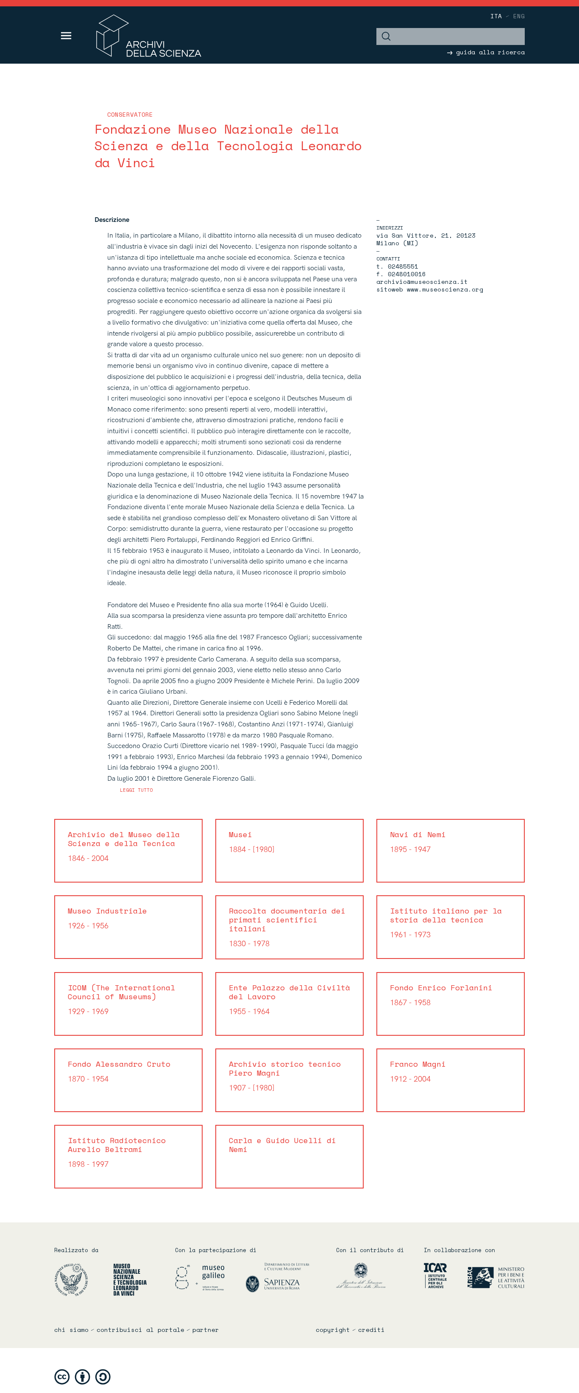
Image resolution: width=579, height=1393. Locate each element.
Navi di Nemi (418, 841)
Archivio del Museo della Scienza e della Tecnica (124, 846)
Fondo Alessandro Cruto (119, 1071)
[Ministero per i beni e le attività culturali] (486, 1275)
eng (519, 15)
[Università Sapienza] (277, 1277)
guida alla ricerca (488, 52)
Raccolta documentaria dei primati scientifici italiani (287, 926)
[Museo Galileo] (209, 1277)
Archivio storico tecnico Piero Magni (285, 1075)
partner (205, 1329)
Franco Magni (418, 1071)
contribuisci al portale (140, 1329)
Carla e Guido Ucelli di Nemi (282, 1145)
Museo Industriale (107, 918)
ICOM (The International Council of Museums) (121, 999)
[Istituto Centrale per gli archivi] (432, 1275)
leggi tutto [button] (136, 790)
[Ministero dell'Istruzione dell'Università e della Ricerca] (373, 1275)
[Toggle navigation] (66, 36)
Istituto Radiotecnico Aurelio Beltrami (117, 1152)
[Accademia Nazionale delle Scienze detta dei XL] (82, 1279)
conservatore (130, 114)
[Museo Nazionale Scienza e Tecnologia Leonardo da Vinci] (130, 1279)
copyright (333, 1329)
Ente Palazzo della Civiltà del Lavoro (289, 999)
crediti (371, 1329)
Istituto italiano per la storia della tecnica (446, 922)
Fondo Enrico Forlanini (441, 994)
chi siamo (71, 1329)
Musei (252, 841)
